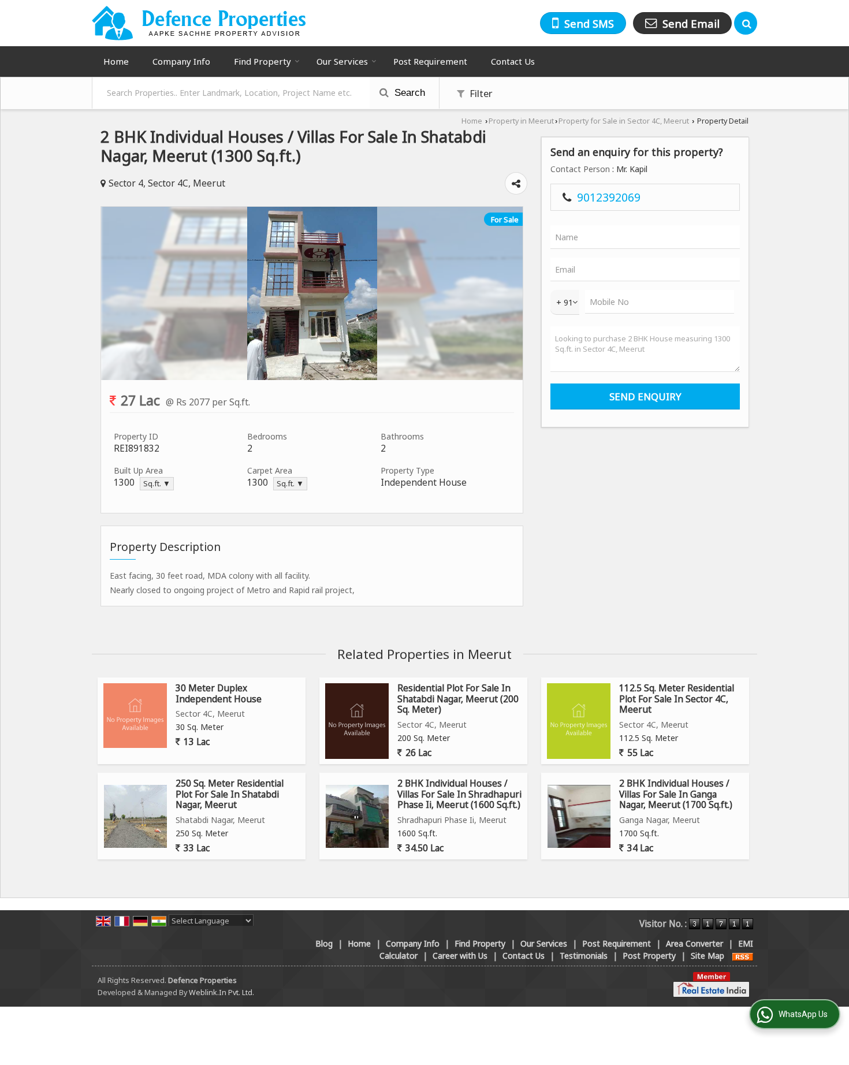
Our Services (342, 61)
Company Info (181, 61)
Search (408, 92)
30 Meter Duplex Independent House (219, 693)
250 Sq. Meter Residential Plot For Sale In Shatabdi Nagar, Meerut (230, 794)
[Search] (745, 23)
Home (116, 61)
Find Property (262, 61)
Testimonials (584, 955)
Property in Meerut (521, 121)
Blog (324, 943)
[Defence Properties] (199, 23)
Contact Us (513, 61)
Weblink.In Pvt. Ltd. (221, 992)
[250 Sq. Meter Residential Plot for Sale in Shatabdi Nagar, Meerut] (135, 816)
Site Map (707, 955)
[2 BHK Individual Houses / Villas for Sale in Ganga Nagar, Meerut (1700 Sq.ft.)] (579, 816)
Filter (480, 93)
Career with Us (460, 955)
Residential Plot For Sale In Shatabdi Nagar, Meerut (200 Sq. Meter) (458, 699)
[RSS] (742, 955)
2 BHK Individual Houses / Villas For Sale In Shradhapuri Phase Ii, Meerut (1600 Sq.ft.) (459, 794)
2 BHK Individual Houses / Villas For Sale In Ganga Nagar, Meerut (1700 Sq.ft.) (675, 794)
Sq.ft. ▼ (156, 484)
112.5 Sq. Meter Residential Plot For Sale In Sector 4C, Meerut (676, 699)
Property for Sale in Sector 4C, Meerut (623, 121)
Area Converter (694, 943)
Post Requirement (430, 61)
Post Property (649, 955)
